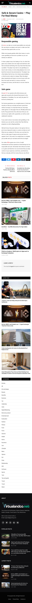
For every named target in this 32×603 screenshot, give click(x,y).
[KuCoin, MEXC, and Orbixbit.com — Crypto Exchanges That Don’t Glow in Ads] (16, 189)
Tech (3, 475)
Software (4, 469)
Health (3, 436)
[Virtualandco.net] (17, 2)
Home (3, 439)
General (3, 433)
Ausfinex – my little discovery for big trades (14, 227)
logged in (12, 266)
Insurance (4, 442)
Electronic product (6, 413)
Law (3, 445)
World (3, 487)
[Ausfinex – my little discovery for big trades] (16, 216)
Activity (3, 383)
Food (3, 427)
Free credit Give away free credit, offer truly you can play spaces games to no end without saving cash (20, 551)
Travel (3, 481)
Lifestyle (4, 448)
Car (2, 401)
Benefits (4, 395)
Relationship (5, 463)
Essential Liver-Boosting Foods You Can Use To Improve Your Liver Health (23, 170)
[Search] (29, 3)
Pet (2, 457)
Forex (3, 430)
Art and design (5, 389)
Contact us (23, 599)
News (3, 451)
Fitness (3, 424)
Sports (3, 472)
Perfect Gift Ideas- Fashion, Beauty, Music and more (9, 170)
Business (4, 398)
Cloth (3, 407)
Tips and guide (5, 478)
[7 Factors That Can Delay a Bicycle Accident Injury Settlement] (16, 290)
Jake (4, 19)
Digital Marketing (6, 410)
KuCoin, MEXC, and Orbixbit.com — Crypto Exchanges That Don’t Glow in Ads (20, 575)
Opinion (3, 454)
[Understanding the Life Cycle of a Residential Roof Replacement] (16, 337)
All (2, 386)
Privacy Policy (16, 599)
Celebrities (4, 404)
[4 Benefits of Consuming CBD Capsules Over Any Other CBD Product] (6, 536)
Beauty (3, 392)
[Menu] (3, 3)
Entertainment (5, 415)
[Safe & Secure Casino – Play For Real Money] (16, 30)
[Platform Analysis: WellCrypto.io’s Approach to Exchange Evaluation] (16, 240)
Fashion (3, 421)
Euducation (4, 418)
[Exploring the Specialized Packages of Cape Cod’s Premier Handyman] (6, 544)
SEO (3, 466)
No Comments (20, 19)
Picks (3, 460)
